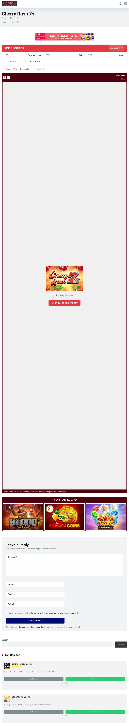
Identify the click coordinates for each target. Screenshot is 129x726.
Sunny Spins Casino (21, 697)
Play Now (95, 679)
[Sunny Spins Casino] (7, 701)
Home (4, 22)
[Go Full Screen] (8, 77)
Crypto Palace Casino (22, 664)
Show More (115, 48)
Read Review (33, 679)
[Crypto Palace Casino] (7, 668)
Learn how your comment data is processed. (60, 627)
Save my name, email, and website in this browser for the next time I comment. (43, 613)
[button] (64, 278)
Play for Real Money (66, 302)
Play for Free (66, 295)
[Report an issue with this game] (4, 77)
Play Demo (23, 517)
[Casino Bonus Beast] (9, 3)
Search (5, 640)
